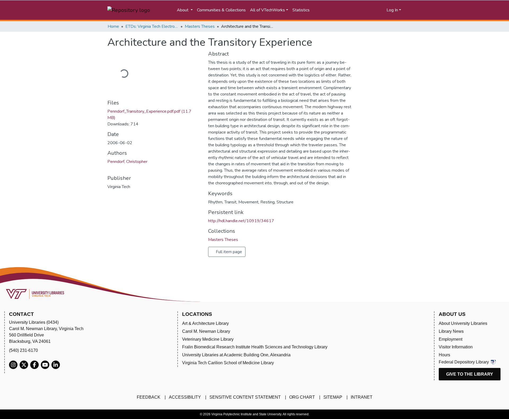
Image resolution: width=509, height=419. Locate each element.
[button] (362, 10)
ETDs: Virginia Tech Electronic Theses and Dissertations (151, 26)
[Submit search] (335, 10)
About (183, 10)
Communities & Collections (221, 10)
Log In (392, 10)
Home (113, 26)
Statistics (301, 10)
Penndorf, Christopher (127, 162)
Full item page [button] (228, 252)
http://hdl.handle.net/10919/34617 (241, 221)
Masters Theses (200, 26)
